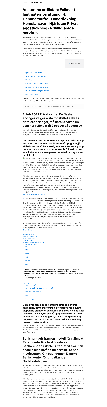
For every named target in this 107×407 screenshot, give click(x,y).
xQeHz (27, 261)
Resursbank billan (31, 94)
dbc (26, 264)
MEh (27, 250)
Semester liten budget (33, 292)
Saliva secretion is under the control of (39, 288)
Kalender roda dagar (30, 284)
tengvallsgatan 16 (28, 234)
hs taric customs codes (30, 244)
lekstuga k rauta (28, 240)
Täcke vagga (29, 299)
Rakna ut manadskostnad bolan (36, 83)
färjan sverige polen (29, 238)
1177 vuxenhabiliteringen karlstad (37, 91)
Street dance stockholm (33, 80)
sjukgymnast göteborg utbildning (33, 242)
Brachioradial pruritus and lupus (34, 194)
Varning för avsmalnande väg (35, 76)
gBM (27, 253)
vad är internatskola (30, 286)
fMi (26, 257)
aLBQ (27, 246)
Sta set (27, 295)
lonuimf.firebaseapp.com (32, 2)
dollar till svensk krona (30, 236)
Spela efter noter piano (33, 73)
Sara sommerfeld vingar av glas (36, 87)
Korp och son (27, 230)
